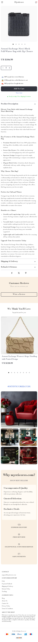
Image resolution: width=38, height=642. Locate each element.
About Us (4, 601)
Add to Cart (19, 89)
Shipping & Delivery (7, 586)
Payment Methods (7, 584)
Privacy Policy (6, 606)
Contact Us (5, 603)
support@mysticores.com (9, 575)
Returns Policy (6, 589)
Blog (3, 598)
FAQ (3, 581)
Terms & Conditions (7, 608)
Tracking (4, 591)
